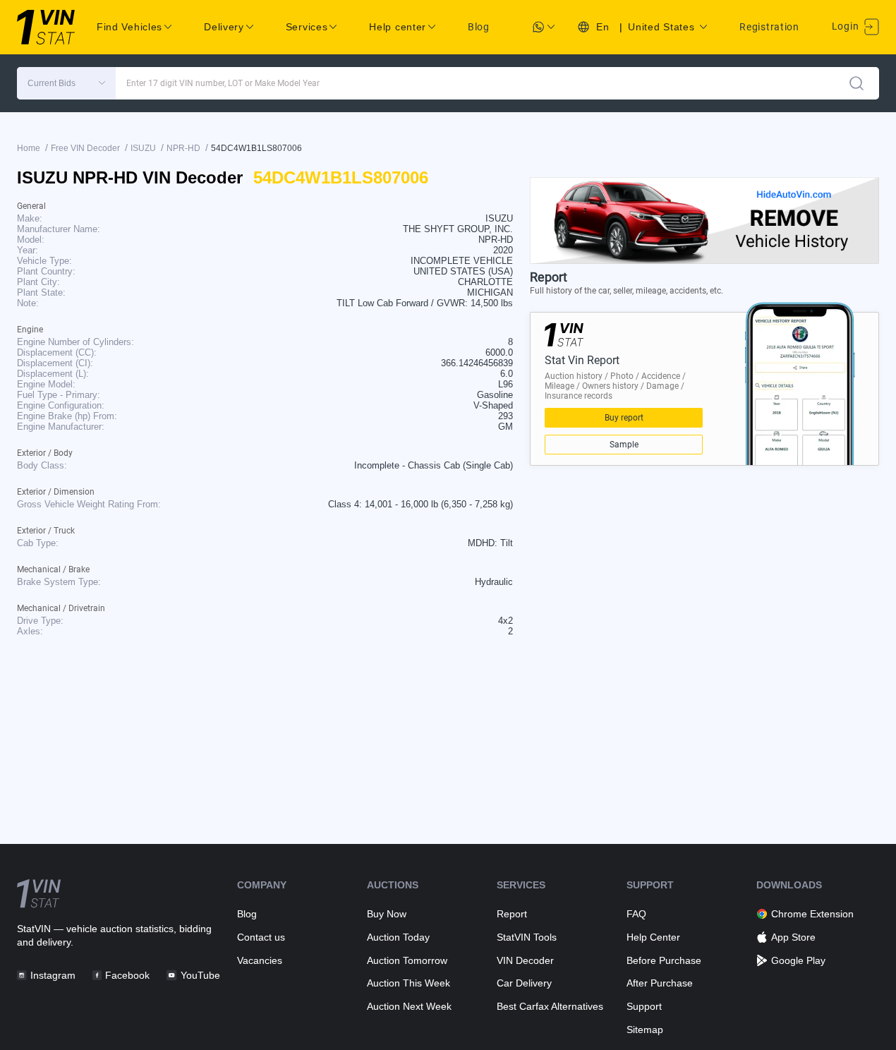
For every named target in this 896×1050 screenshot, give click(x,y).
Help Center (653, 937)
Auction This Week (408, 983)
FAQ (636, 913)
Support (644, 1006)
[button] (66, 83)
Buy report (624, 418)
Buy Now (386, 913)
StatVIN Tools (527, 937)
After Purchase (659, 983)
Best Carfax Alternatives (550, 1006)
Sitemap (644, 1029)
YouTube (200, 975)
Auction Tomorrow (407, 960)
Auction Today (398, 937)
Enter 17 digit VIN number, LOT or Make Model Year (223, 83)
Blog (479, 26)
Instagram (52, 975)
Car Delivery (524, 983)
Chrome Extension (812, 913)
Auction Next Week (409, 1006)
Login (846, 26)
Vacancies (259, 960)
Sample (624, 444)
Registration (769, 26)
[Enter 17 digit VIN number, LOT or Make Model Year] (856, 83)
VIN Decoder (525, 960)
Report (512, 913)
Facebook (127, 975)
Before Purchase (663, 960)
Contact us (261, 937)
